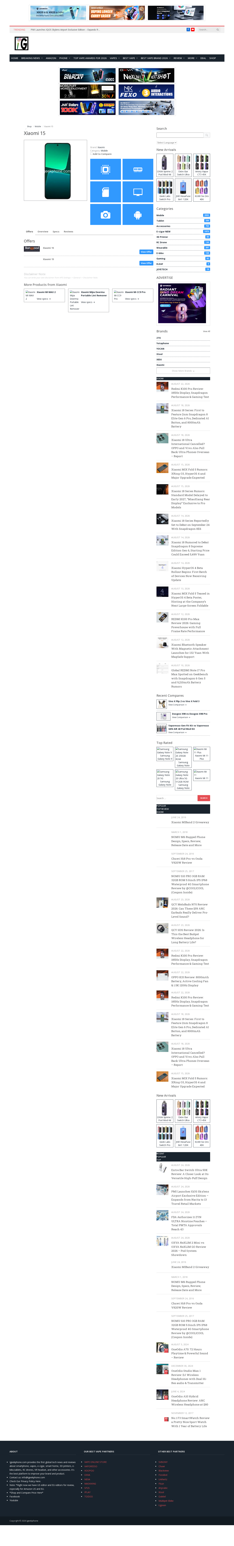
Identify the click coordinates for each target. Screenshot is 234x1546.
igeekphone (32, 1520)
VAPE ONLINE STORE (95, 1462)
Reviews (68, 231)
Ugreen (162, 1505)
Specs (56, 231)
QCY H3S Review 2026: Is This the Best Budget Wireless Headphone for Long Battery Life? (187, 936)
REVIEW (178, 58)
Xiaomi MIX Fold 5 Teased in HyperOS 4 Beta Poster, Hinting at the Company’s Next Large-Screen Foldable (190, 600)
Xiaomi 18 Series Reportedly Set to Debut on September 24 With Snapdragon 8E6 (190, 525)
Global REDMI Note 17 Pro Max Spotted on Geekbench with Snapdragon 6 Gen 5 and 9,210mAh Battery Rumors (189, 678)
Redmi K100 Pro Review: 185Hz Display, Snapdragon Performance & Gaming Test (190, 393)
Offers (29, 231)
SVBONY (163, 1462)
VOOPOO (89, 1470)
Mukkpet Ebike (166, 1500)
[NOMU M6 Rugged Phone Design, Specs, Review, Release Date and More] (162, 835)
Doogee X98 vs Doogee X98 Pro (189, 713)
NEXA (87, 1479)
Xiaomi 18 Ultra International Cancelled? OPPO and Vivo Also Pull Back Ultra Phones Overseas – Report (190, 448)
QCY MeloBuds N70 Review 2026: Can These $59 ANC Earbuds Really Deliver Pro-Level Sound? (189, 910)
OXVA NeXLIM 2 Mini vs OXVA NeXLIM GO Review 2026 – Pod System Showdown (188, 1249)
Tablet (182, 220)
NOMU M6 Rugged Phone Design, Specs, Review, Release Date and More (188, 841)
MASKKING (90, 1483)
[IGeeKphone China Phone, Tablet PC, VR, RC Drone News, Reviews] (21, 43)
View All (206, 331)
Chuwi (162, 1466)
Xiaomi (61, 284)
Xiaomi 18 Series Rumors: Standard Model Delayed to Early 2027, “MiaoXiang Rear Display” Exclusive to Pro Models (190, 499)
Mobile (104, 150)
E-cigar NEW (182, 231)
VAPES (113, 58)
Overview (43, 231)
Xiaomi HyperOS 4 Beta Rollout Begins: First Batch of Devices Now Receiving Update (189, 574)
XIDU (159, 359)
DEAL (203, 58)
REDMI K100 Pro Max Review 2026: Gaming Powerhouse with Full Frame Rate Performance (188, 625)
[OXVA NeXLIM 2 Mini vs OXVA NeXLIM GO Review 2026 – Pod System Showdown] (162, 1241)
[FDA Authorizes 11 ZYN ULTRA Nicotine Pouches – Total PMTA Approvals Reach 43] (162, 1215)
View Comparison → (177, 704)
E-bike (182, 253)
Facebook (15, 1496)
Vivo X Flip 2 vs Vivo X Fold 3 (183, 701)
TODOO (88, 1496)
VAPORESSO (90, 1466)
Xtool (159, 354)
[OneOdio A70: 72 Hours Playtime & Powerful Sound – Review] (162, 1347)
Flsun (161, 1483)
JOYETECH (182, 269)
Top (158, 1159)
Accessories (182, 226)
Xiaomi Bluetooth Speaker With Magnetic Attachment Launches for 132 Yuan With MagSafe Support (190, 651)
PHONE (63, 58)
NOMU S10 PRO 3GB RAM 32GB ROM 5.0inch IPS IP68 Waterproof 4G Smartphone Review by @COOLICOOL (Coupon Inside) (190, 884)
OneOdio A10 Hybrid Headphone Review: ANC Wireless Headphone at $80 (189, 1400)
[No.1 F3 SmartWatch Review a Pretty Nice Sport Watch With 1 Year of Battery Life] (162, 1416)
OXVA (87, 1474)
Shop (212, 58)
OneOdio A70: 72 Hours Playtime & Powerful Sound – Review (189, 1353)
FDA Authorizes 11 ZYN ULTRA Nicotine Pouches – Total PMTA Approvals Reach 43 (189, 1223)
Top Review (162, 808)
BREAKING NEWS (30, 58)
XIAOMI (160, 378)
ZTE (158, 337)
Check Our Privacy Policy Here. (25, 1481)
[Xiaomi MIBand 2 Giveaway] (162, 820)
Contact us (15, 1477)
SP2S (87, 1487)
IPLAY (87, 1492)
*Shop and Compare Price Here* (26, 1492)
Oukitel (162, 1496)
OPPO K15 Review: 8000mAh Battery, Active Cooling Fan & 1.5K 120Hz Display (190, 981)
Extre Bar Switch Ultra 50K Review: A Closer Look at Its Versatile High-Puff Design (190, 1174)
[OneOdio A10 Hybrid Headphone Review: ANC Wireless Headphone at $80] (162, 1394)
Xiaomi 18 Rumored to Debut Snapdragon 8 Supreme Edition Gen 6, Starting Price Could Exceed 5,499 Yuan (190, 548)
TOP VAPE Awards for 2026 (90, 58)
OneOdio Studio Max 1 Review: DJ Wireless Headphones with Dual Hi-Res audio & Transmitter (189, 1377)
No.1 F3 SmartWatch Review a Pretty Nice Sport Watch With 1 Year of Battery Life (190, 1422)
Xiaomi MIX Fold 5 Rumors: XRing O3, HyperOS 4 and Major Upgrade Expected (189, 473)
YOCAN (160, 348)
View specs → (44, 298)
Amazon (51, 58)
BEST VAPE (129, 58)
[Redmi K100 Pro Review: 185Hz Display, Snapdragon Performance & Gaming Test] (162, 387)
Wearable (182, 247)
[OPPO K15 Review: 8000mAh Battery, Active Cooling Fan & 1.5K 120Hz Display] (162, 975)
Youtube (14, 1500)
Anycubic (163, 1487)
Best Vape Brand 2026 (154, 58)
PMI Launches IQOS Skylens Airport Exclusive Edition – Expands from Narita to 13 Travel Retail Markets (66, 29)
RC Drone (182, 242)
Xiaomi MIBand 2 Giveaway (190, 822)
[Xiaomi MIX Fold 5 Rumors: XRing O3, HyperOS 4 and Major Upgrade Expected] (162, 468)
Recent (160, 1153)
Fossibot (163, 1474)
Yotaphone (162, 343)
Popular (161, 805)
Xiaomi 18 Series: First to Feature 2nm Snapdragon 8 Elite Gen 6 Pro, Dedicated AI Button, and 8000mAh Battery (190, 418)
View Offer (146, 251)
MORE (191, 58)
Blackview (164, 1470)
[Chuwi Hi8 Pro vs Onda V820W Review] (162, 857)
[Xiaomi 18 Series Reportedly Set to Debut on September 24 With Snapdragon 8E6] (162, 519)
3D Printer (182, 236)
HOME (14, 58)
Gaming (182, 258)
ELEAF (182, 263)
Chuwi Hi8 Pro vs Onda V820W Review (186, 861)
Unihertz (163, 1479)
